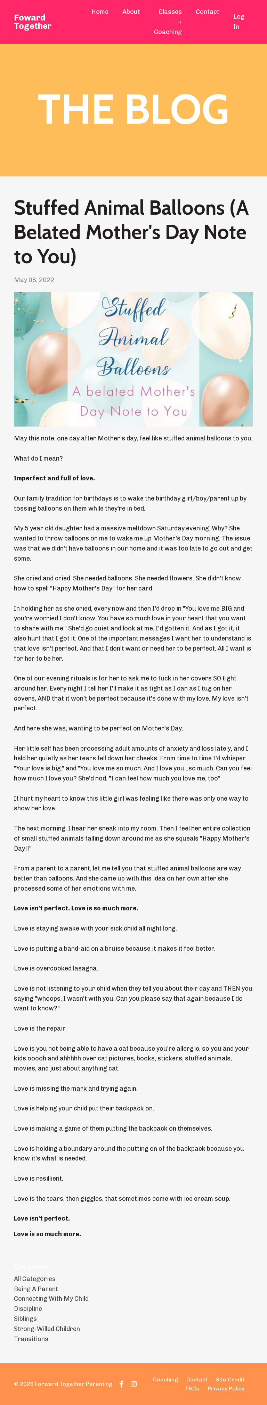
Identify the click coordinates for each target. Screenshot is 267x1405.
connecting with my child (51, 1299)
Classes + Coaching (168, 22)
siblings (25, 1319)
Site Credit (230, 1379)
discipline (28, 1309)
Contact (207, 12)
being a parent (36, 1289)
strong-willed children (47, 1329)
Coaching (165, 1379)
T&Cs (192, 1388)
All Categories (35, 1279)
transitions (31, 1339)
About (131, 12)
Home (99, 12)
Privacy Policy (226, 1388)
